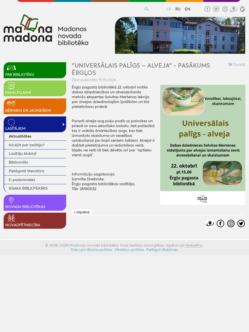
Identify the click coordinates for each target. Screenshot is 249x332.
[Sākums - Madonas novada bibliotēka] (46, 30)
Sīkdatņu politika (129, 249)
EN (187, 9)
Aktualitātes (20, 136)
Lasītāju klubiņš (22, 153)
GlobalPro (194, 245)
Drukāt (238, 64)
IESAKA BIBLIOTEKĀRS (28, 188)
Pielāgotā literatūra (26, 171)
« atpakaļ (81, 212)
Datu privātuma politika (91, 249)
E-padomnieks (22, 179)
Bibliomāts (18, 162)
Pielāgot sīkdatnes (162, 249)
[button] (242, 9)
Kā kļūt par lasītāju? (26, 145)
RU (177, 9)
